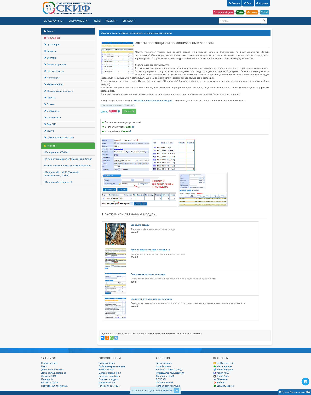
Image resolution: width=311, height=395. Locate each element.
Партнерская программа (54, 385)
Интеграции (52, 77)
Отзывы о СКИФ (49, 382)
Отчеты (50, 104)
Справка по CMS (165, 376)
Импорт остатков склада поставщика (150, 249)
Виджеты (51, 51)
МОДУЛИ (111, 20)
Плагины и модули (108, 379)
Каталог (50, 31)
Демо (249, 3)
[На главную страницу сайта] (67, 8)
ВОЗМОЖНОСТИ (78, 20)
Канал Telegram (224, 369)
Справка (263, 3)
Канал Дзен (222, 376)
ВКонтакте (222, 379)
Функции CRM (106, 369)
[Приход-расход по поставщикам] (203, 189)
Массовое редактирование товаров (153, 100)
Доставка (51, 57)
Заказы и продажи (56, 64)
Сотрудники (52, 111)
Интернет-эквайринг (109, 376)
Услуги (50, 131)
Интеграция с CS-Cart (57, 152)
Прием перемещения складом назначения (68, 165)
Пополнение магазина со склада (148, 274)
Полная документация (168, 385)
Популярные (53, 37)
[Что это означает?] (133, 126)
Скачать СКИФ (49, 376)
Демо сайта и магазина (53, 372)
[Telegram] (116, 338)
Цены (44, 366)
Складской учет (107, 363)
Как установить (164, 363)
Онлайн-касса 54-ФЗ (110, 372)
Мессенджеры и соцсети (59, 91)
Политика (168, 390)
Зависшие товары (140, 225)
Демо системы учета (52, 369)
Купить (128, 111)
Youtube (220, 382)
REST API (161, 379)
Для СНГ (51, 124)
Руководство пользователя (170, 372)
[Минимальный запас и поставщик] (125, 154)
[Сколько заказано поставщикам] (173, 154)
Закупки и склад (55, 71)
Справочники (53, 117)
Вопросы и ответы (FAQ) (169, 369)
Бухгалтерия (53, 44)
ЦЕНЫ (97, 20)
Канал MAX (222, 372)
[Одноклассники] (107, 338)
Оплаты (50, 97)
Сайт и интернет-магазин (60, 137)
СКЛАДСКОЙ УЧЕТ (54, 20)
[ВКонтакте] (102, 338)
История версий (164, 382)
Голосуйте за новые (109, 385)
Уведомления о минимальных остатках (151, 299)
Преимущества (49, 363)
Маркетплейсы (54, 84)
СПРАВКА (128, 20)
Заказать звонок (225, 385)
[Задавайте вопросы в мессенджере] (306, 385)
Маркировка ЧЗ (107, 382)
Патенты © (47, 379)
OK (176, 390)
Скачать (235, 3)
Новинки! (51, 145)
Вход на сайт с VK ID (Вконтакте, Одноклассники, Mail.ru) (62, 174)
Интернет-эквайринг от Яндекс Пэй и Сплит (68, 159)
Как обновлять (163, 366)
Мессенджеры (224, 366)
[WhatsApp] (112, 338)
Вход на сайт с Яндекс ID (58, 182)
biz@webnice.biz (225, 363)
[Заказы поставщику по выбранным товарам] (138, 189)
